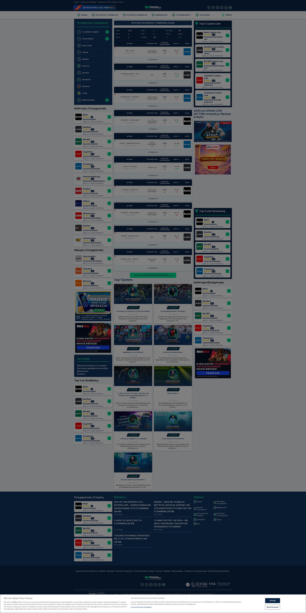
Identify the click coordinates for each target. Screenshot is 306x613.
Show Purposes (273, 607)
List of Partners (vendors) (141, 607)
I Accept (272, 600)
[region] (153, 603)
